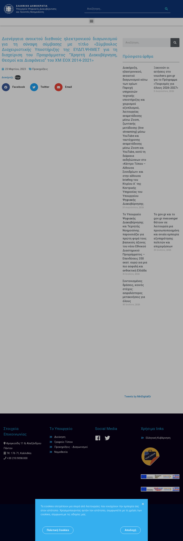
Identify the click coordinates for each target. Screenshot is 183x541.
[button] (57, 530)
